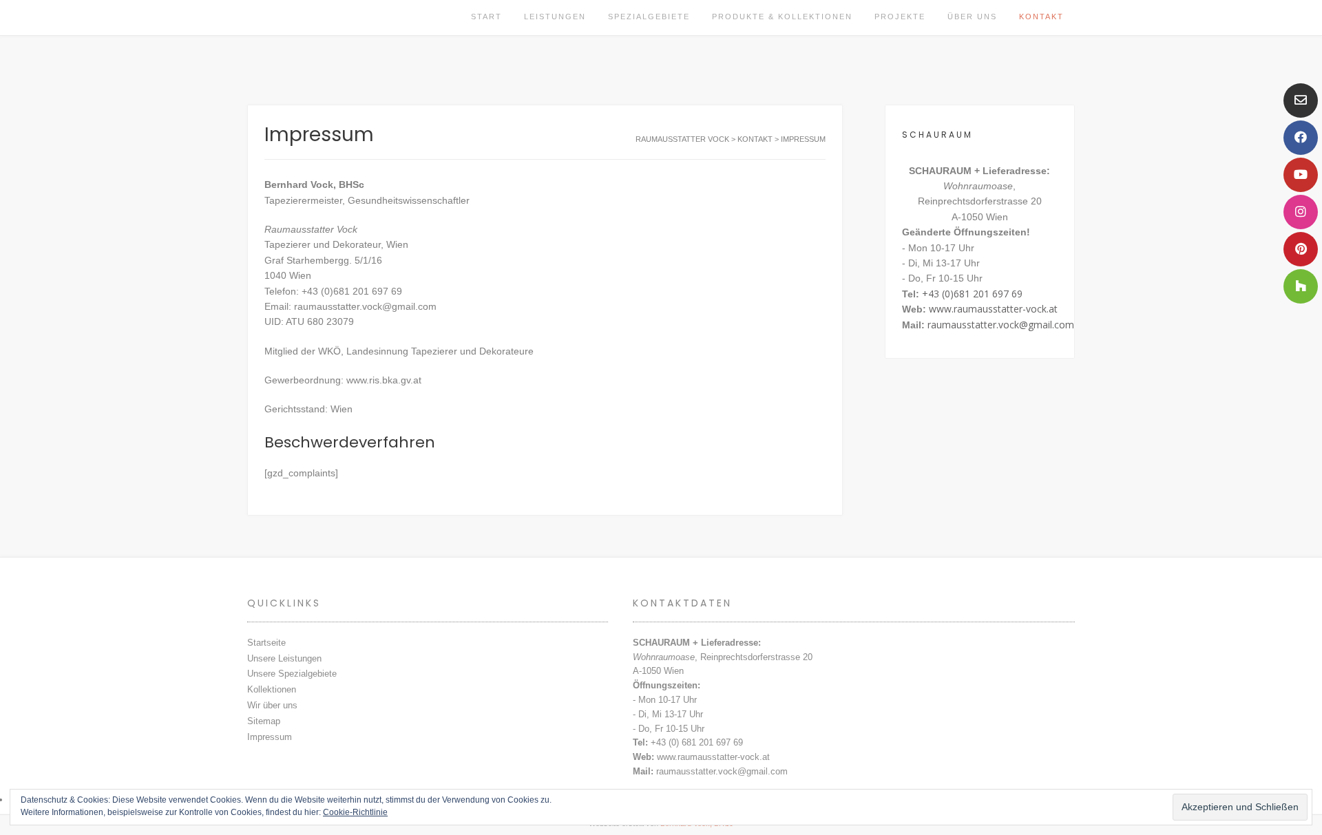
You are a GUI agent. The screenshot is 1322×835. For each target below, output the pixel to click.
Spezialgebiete (649, 16)
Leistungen (555, 16)
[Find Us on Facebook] (1300, 137)
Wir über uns (272, 705)
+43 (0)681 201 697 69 (972, 293)
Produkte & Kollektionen (782, 16)
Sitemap (263, 721)
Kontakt (1041, 16)
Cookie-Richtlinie (355, 812)
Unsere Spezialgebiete (292, 673)
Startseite (266, 642)
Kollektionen (271, 689)
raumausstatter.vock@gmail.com (1000, 324)
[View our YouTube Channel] (1300, 175)
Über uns (972, 16)
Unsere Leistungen (284, 658)
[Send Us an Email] (1300, 100)
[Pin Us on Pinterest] (1300, 249)
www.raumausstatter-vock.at (993, 308)
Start (486, 16)
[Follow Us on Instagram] (1300, 212)
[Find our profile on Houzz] (1300, 286)
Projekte (899, 16)
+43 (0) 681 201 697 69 (697, 742)
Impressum (269, 737)
